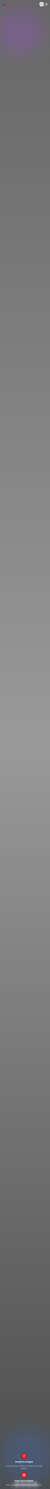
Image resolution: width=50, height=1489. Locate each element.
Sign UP (21, 35)
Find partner (23, 28)
